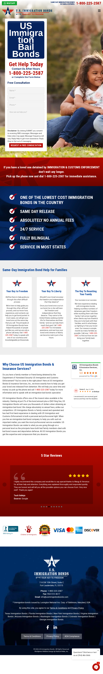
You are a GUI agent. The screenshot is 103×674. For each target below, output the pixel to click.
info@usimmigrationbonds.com (54, 597)
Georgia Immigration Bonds (51, 620)
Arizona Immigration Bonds (27, 617)
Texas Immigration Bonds (16, 614)
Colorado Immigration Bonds (81, 617)
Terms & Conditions (58, 608)
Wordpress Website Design (44, 652)
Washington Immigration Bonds (54, 617)
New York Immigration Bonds (66, 614)
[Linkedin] (55, 628)
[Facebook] (48, 628)
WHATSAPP (11, 3)
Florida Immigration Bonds (40, 614)
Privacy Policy (52, 637)
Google (25, 498)
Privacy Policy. (77, 608)
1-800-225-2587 (88, 3)
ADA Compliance (72, 637)
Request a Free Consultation (26, 145)
